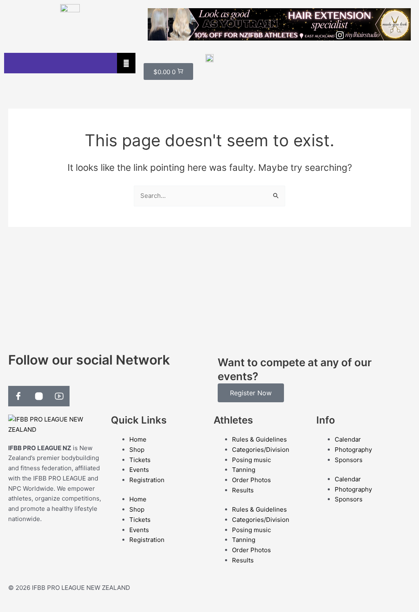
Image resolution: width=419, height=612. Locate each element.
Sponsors (349, 460)
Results (243, 490)
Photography (353, 449)
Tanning (243, 470)
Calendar (348, 439)
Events (139, 470)
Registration (146, 480)
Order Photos (251, 480)
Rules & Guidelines (259, 439)
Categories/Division (260, 449)
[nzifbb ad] (279, 24)
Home (137, 439)
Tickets (140, 460)
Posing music (251, 460)
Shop (136, 449)
